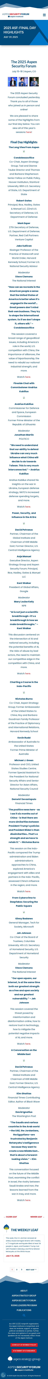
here (28, 132)
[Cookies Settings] (3, 1375)
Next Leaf (31, 1269)
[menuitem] (24, 1290)
